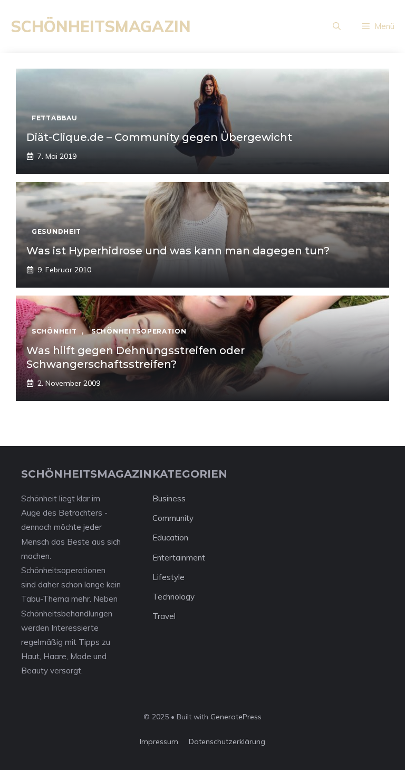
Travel (164, 616)
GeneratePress (236, 716)
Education (170, 538)
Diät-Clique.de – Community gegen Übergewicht (159, 137)
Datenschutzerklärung (227, 741)
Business (169, 498)
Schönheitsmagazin (101, 26)
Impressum (159, 741)
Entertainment (178, 558)
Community (173, 518)
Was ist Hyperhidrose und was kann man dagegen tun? (178, 250)
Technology (173, 597)
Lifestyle (168, 577)
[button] (336, 26)
